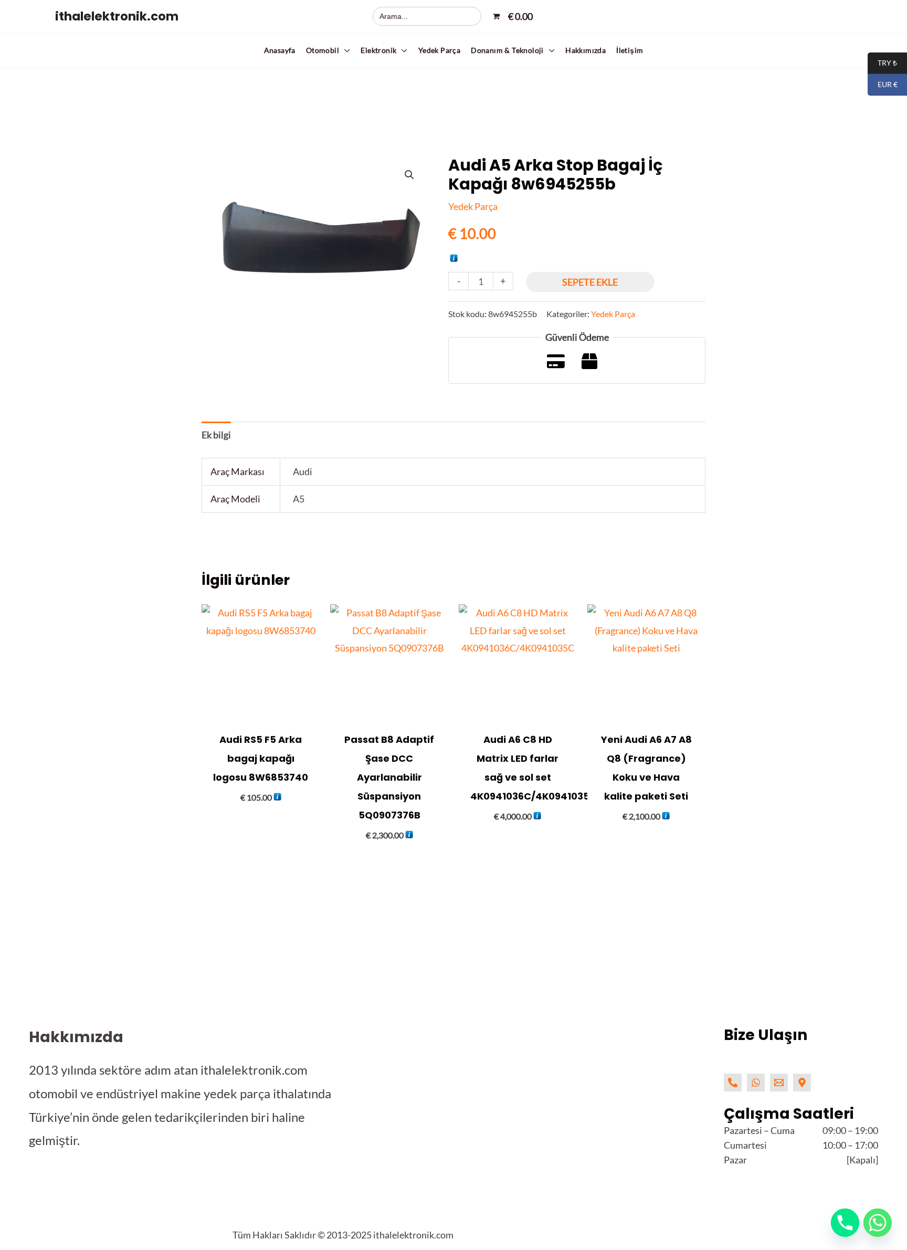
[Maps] (802, 1082)
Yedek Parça (473, 206)
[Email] (779, 1082)
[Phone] (733, 1082)
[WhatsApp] (756, 1082)
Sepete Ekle (590, 282)
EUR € (883, 85)
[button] (328, 50)
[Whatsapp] (877, 1223)
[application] (344, 50)
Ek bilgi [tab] (216, 434)
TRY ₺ (882, 63)
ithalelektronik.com (116, 16)
